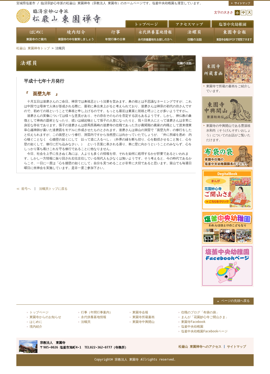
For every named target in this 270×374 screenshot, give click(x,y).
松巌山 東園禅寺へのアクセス (200, 346)
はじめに (36, 322)
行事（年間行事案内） (97, 312)
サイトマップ (236, 346)
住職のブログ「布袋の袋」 (200, 312)
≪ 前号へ (23, 189)
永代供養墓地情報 (93, 317)
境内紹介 (36, 326)
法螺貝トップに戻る (53, 189)
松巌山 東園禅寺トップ (33, 48)
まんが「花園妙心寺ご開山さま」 (205, 317)
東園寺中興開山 (143, 322)
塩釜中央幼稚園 (192, 326)
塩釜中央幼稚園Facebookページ (204, 331)
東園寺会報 (140, 312)
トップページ (39, 312)
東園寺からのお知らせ (45, 317)
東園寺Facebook (193, 322)
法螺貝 (85, 322)
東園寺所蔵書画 (143, 317)
